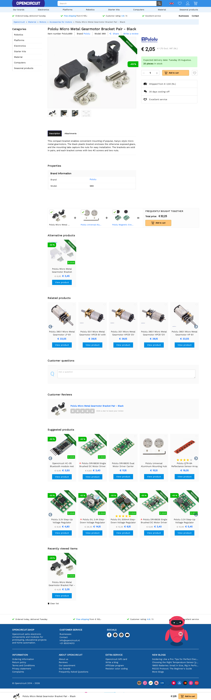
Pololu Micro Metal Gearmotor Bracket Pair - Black (97, 406)
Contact (195, 16)
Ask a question (66, 372)
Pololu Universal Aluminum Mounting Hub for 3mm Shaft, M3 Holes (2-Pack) (92, 224)
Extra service (114, 654)
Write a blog (112, 662)
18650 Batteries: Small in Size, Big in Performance (175, 665)
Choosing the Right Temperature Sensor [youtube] (175, 662)
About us (63, 659)
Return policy (19, 662)
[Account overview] (185, 4)
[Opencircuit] (28, 3)
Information (20, 654)
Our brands (18, 9)
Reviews (63, 662)
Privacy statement (21, 668)
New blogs (159, 654)
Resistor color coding (117, 668)
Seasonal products (189, 9)
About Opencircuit (71, 654)
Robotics (90, 9)
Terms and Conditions (23, 665)
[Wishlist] (178, 4)
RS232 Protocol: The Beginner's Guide (172, 668)
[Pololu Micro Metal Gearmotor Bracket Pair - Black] (52, 113)
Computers (138, 9)
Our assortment (67, 665)
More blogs (158, 671)
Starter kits (114, 9)
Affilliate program (115, 665)
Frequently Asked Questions (73, 671)
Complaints (18, 671)
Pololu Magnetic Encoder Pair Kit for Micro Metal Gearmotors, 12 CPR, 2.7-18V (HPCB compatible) (123, 224)
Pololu (93, 179)
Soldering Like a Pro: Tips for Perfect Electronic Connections (175, 659)
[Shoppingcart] (193, 4)
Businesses (184, 16)
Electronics (43, 9)
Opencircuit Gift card (116, 659)
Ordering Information (23, 659)
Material (162, 9)
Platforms (67, 9)
